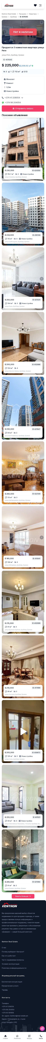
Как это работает (9, 956)
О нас (4, 948)
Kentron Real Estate (9, 14)
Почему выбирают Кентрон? (13, 952)
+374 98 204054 (13, 102)
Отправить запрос (24, 108)
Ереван (4, 17)
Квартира (33, 14)
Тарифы (5, 990)
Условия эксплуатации (10, 964)
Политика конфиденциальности (14, 968)
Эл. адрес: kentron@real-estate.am (15, 1016)
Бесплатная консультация (12, 982)
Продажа (22, 14)
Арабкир (13, 17)
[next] (42, 149)
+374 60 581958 (8, 1013)
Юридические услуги (10, 986)
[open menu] (40, 5)
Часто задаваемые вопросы (13, 960)
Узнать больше (21, 896)
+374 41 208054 (12, 97)
